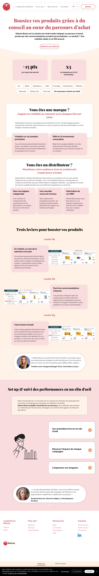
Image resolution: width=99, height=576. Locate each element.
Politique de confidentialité (17, 573)
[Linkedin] (79, 535)
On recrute (82, 530)
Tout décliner (77, 571)
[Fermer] (97, 571)
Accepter (89, 571)
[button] (53, 7)
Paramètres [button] (65, 571)
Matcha (11, 543)
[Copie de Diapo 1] (50, 504)
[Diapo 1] (49, 373)
